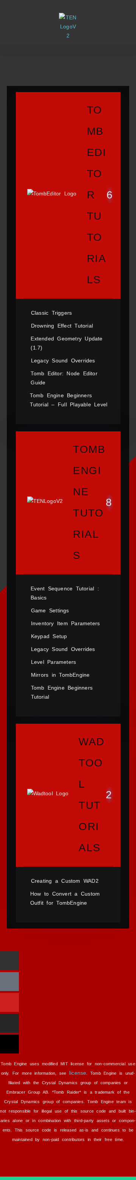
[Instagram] (9, 1023)
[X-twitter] (9, 1044)
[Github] (9, 960)
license (77, 1073)
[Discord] (9, 981)
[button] (68, 50)
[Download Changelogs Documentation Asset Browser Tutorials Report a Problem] (68, 50)
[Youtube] (9, 1002)
